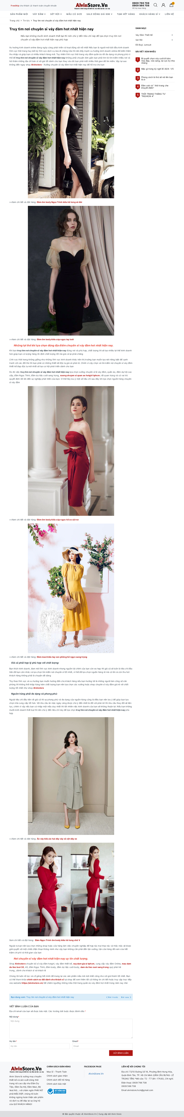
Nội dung (14, 1016)
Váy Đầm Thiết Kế (144, 35)
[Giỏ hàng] (171, 6)
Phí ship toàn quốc (22, 5)
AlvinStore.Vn (96, 1073)
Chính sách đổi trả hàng (58, 1080)
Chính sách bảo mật (56, 1084)
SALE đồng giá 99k (99, 14)
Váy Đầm (38, 14)
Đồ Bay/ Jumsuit (143, 45)
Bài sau (125, 997)
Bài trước (113, 997)
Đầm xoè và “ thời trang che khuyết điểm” (154, 86)
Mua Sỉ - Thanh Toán (57, 1071)
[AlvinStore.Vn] (92, 5)
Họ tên (13, 1041)
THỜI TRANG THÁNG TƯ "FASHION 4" (153, 95)
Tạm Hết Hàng (126, 14)
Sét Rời (55, 14)
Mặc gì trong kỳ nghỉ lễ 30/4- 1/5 (157, 69)
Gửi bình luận (121, 1053)
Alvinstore (36, 64)
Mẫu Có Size (74, 14)
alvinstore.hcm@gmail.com (140, 1090)
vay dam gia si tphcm (83, 963)
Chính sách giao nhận (57, 1075)
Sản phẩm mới (19, 14)
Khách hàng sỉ (149, 14)
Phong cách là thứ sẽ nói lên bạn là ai (157, 78)
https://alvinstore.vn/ (33, 983)
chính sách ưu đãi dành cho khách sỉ (45, 979)
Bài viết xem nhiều (146, 51)
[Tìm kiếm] (155, 6)
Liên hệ (169, 14)
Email (75, 1041)
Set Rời (139, 40)
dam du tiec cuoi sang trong (94, 967)
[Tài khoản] (163, 5)
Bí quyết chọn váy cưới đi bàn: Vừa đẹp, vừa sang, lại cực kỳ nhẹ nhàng (158, 60)
